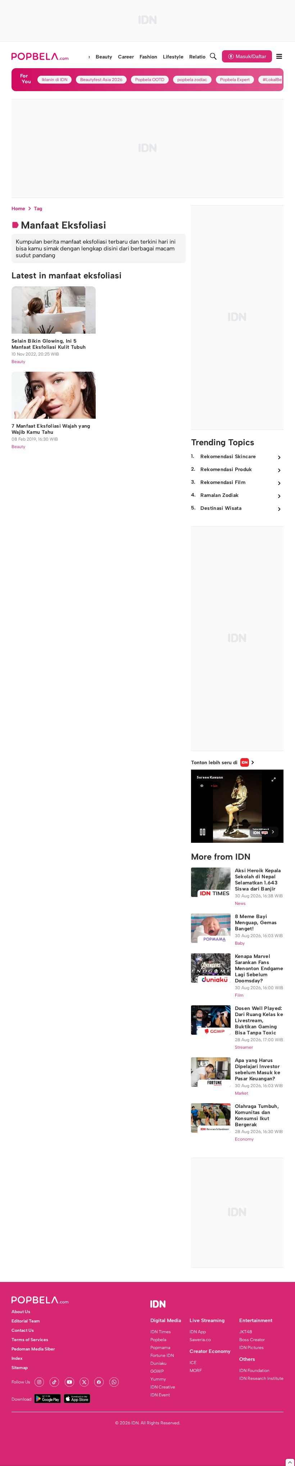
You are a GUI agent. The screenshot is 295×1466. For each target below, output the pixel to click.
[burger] (279, 56)
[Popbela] (41, 56)
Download (21, 1399)
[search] (213, 56)
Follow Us (21, 1382)
